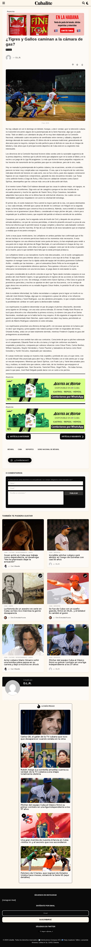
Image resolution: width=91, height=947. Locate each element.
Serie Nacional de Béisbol (48, 449)
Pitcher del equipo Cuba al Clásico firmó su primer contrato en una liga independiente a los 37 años (67, 662)
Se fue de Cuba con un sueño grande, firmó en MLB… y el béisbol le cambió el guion (67, 611)
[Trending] (40, 576)
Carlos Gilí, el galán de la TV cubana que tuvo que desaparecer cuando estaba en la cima (44, 738)
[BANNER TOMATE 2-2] (45, 24)
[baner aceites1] (45, 390)
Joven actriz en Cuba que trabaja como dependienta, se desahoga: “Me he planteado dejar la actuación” (21, 558)
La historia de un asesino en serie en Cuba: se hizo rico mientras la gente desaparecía (23, 611)
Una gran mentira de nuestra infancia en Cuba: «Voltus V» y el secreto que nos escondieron (45, 841)
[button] (3, 3)
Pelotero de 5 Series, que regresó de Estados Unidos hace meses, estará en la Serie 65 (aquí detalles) (45, 875)
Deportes (30, 449)
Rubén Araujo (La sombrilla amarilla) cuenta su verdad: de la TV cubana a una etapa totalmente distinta (45, 772)
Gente (30, 552)
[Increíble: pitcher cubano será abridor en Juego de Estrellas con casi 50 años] (68, 534)
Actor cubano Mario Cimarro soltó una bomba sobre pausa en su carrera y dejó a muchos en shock (21, 662)
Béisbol (11, 449)
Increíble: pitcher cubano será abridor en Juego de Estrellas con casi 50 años (66, 557)
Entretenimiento (21, 552)
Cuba (20, 449)
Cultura (12, 552)
